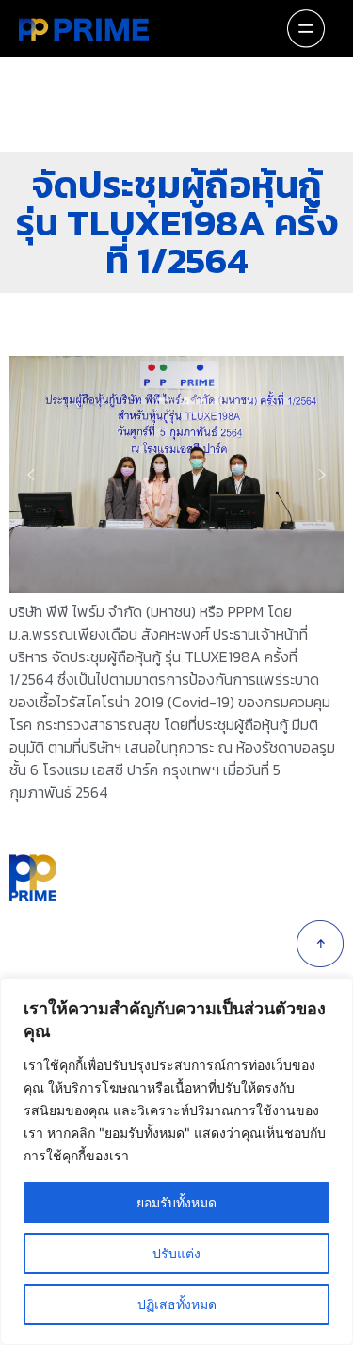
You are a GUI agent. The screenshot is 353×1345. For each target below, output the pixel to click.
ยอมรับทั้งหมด (176, 1202)
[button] (31, 474)
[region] (176, 474)
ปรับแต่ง (176, 1253)
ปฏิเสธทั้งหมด (177, 1304)
